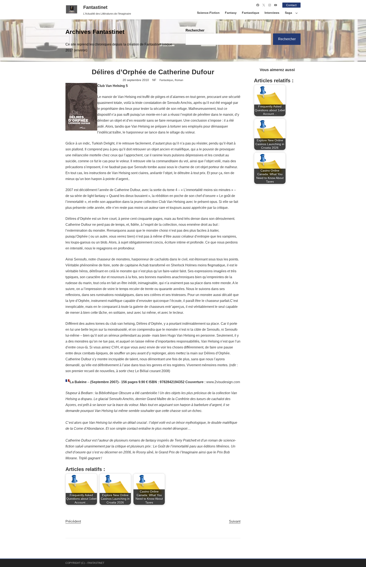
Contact (291, 5)
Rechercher (195, 30)
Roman (179, 80)
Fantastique (166, 80)
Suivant (234, 521)
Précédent (73, 521)
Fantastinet (95, 7)
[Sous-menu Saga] (296, 13)
